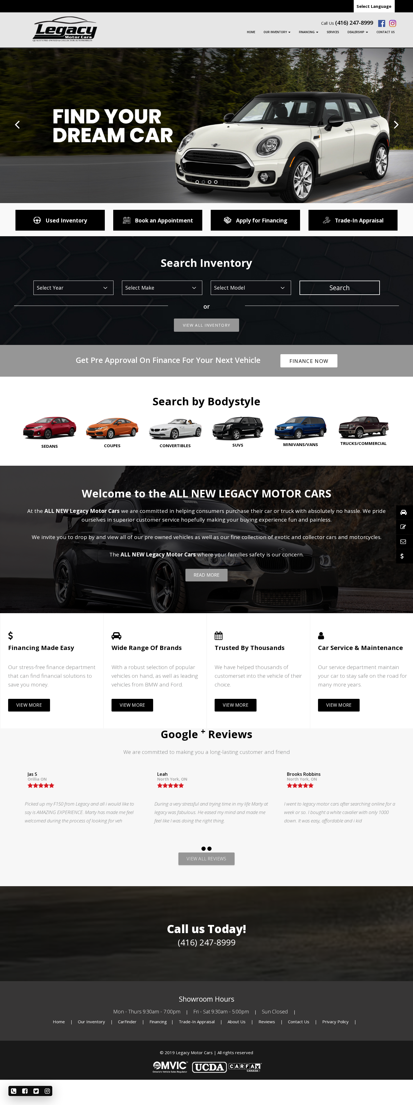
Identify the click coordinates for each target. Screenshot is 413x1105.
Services (333, 32)
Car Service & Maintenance (360, 647)
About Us (237, 1021)
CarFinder (127, 1021)
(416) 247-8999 (354, 23)
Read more (207, 575)
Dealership (356, 32)
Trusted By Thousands (250, 647)
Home (251, 32)
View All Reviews (206, 859)
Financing (307, 32)
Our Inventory (276, 32)
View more (29, 705)
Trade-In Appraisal (197, 1021)
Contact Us (385, 32)
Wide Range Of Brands (147, 647)
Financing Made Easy (41, 647)
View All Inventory (206, 325)
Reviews (266, 1021)
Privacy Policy (336, 1021)
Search (340, 287)
